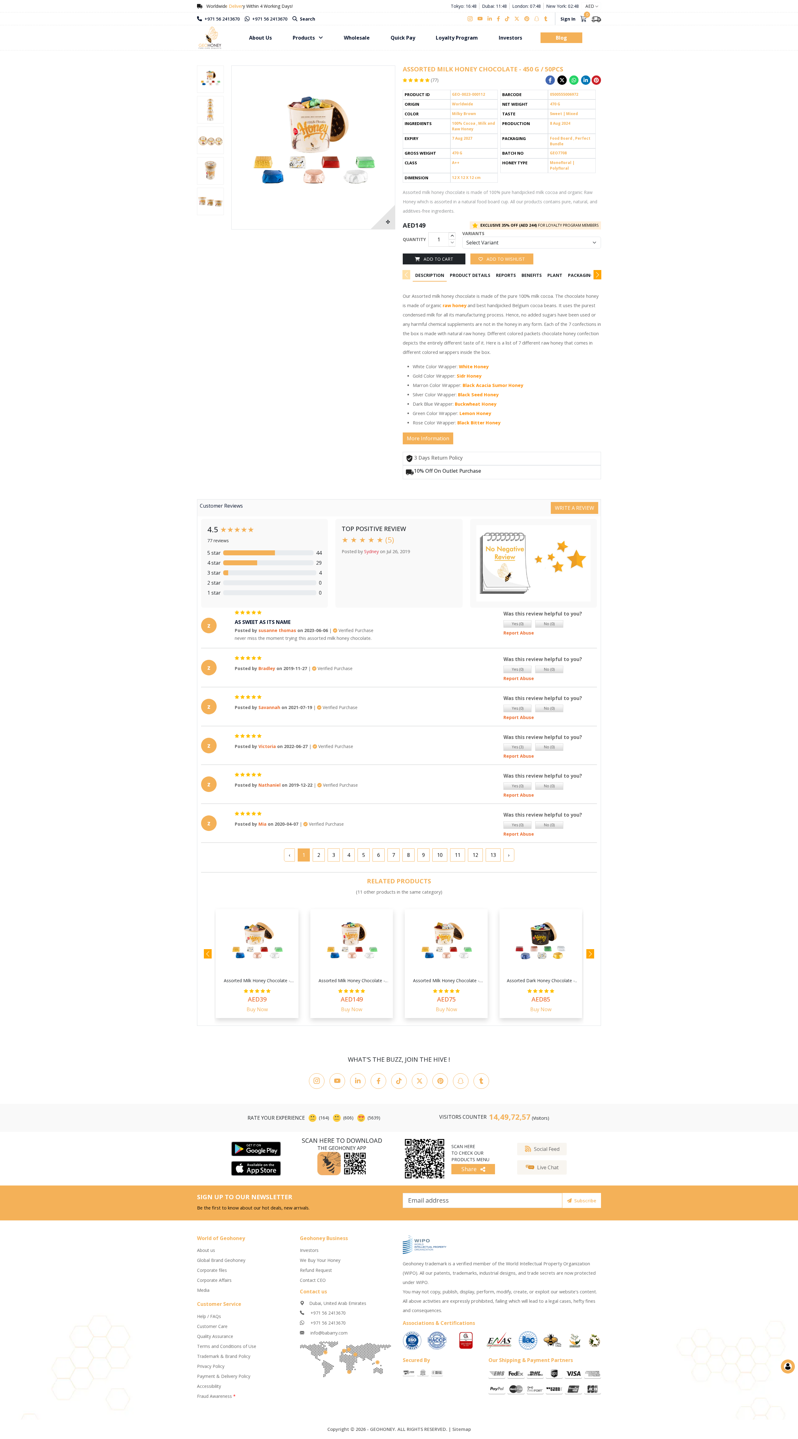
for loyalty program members (539, 225)
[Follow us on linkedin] (489, 18)
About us (206, 1250)
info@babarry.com (328, 1333)
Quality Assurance (215, 1336)
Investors (510, 37)
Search (307, 19)
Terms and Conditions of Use (226, 1346)
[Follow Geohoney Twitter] (419, 1081)
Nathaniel (269, 785)
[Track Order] (596, 18)
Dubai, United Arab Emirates (337, 1303)
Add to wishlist (505, 259)
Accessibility (209, 1386)
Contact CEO (313, 1280)
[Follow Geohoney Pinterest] (440, 1081)
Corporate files (212, 1270)
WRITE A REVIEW (574, 508)
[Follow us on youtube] (480, 18)
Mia (262, 824)
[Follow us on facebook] (498, 18)
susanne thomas (277, 630)
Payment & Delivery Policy (223, 1376)
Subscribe (585, 1200)
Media (203, 1290)
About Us (260, 37)
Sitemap (461, 1429)
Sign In (567, 19)
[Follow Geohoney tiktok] (399, 1081)
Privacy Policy (210, 1366)
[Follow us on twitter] (517, 18)
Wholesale (357, 37)
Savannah (269, 707)
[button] (597, 275)
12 (475, 855)
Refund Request (316, 1270)
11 (457, 855)
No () (549, 623)
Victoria (267, 746)
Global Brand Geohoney (221, 1260)
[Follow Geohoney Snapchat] (461, 1081)
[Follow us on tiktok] (507, 18)
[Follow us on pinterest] (527, 18)
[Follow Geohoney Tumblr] (481, 1081)
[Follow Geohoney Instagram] (316, 1081)
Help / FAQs (209, 1316)
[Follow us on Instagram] (471, 18)
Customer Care (212, 1326)
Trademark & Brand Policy (223, 1356)
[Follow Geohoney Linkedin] (358, 1081)
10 (440, 855)
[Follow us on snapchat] (537, 18)
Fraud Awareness (216, 1396)
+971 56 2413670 (221, 19)
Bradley (266, 668)
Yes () (517, 623)
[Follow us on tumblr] (546, 18)
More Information (428, 438)
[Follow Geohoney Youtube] (337, 1081)
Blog (561, 37)
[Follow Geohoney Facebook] (378, 1081)
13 (493, 855)
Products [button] (304, 37)
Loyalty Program (457, 37)
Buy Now (257, 1009)
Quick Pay (403, 37)
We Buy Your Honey (320, 1260)
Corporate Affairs (214, 1280)
